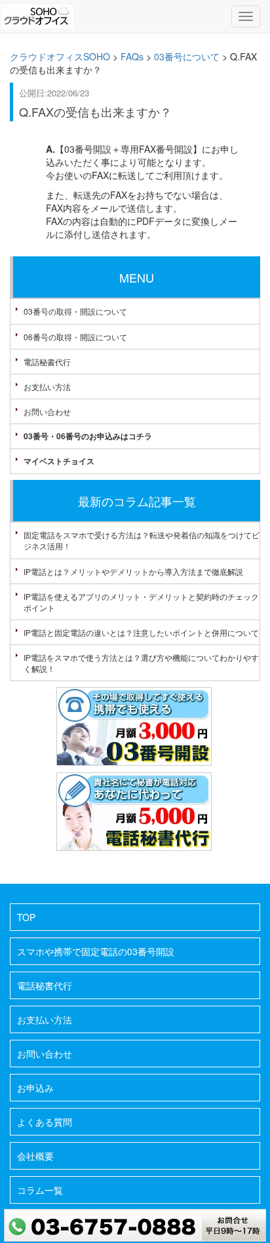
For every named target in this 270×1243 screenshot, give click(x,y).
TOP (26, 917)
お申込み (35, 1087)
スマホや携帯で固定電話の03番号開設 (95, 951)
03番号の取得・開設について (75, 311)
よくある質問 (44, 1121)
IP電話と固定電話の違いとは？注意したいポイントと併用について (141, 632)
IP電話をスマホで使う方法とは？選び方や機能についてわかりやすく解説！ (141, 663)
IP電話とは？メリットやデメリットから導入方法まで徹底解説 (133, 571)
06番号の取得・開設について (75, 336)
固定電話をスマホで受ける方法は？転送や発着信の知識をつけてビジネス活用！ (142, 540)
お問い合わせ (47, 411)
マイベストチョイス (59, 461)
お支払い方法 (47, 386)
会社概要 (35, 1155)
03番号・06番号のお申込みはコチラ (88, 436)
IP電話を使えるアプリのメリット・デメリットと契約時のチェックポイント (141, 602)
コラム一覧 (40, 1189)
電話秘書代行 (47, 361)
